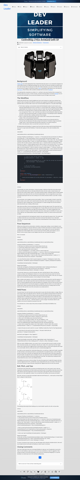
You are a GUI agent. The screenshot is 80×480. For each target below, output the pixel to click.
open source (19, 89)
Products (60, 6)
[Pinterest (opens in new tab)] (59, 471)
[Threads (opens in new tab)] (45, 471)
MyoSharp (50, 89)
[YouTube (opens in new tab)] (20, 471)
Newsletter (40, 6)
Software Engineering (37, 42)
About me (67, 6)
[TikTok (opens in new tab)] (41, 471)
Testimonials (75, 6)
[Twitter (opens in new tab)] (34, 471)
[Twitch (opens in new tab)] (27, 471)
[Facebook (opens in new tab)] (52, 471)
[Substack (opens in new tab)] (24, 471)
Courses (47, 6)
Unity (40, 88)
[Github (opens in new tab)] (55, 471)
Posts (20, 6)
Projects (53, 6)
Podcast (33, 6)
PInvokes (56, 93)
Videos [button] (26, 6)
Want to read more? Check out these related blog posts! (30, 463)
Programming (46, 42)
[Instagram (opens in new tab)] (48, 471)
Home (14, 6)
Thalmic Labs (20, 83)
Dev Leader (7, 7)
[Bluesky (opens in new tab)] (38, 471)
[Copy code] (61, 156)
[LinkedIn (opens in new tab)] (31, 471)
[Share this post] (40, 457)
